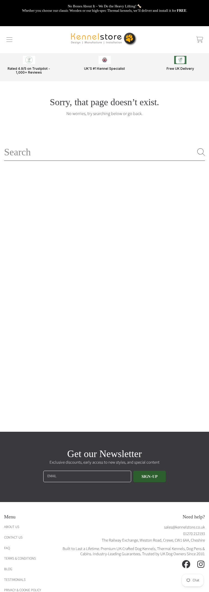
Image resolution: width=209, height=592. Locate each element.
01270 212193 (194, 534)
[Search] (201, 152)
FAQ (7, 548)
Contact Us (13, 537)
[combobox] (104, 152)
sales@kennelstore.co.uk (184, 527)
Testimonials (15, 579)
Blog (8, 569)
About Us (11, 526)
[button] (10, 40)
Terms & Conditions (20, 558)
